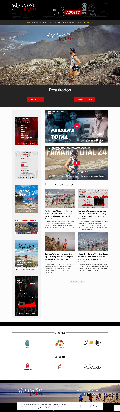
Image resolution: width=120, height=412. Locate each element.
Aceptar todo (75, 406)
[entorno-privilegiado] (26, 240)
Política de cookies (51, 408)
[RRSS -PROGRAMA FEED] (26, 151)
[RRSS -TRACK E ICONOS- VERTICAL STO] (26, 276)
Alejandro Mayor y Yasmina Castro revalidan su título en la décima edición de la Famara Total (93, 256)
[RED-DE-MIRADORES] (26, 222)
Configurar (96, 406)
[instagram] (93, 394)
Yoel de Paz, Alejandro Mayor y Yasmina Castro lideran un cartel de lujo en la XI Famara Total (59, 213)
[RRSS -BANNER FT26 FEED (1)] (26, 185)
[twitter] (89, 394)
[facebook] (84, 394)
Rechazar (85, 406)
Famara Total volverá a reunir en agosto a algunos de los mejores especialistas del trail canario (59, 256)
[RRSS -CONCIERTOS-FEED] (26, 117)
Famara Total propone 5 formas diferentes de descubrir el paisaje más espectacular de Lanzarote (92, 213)
